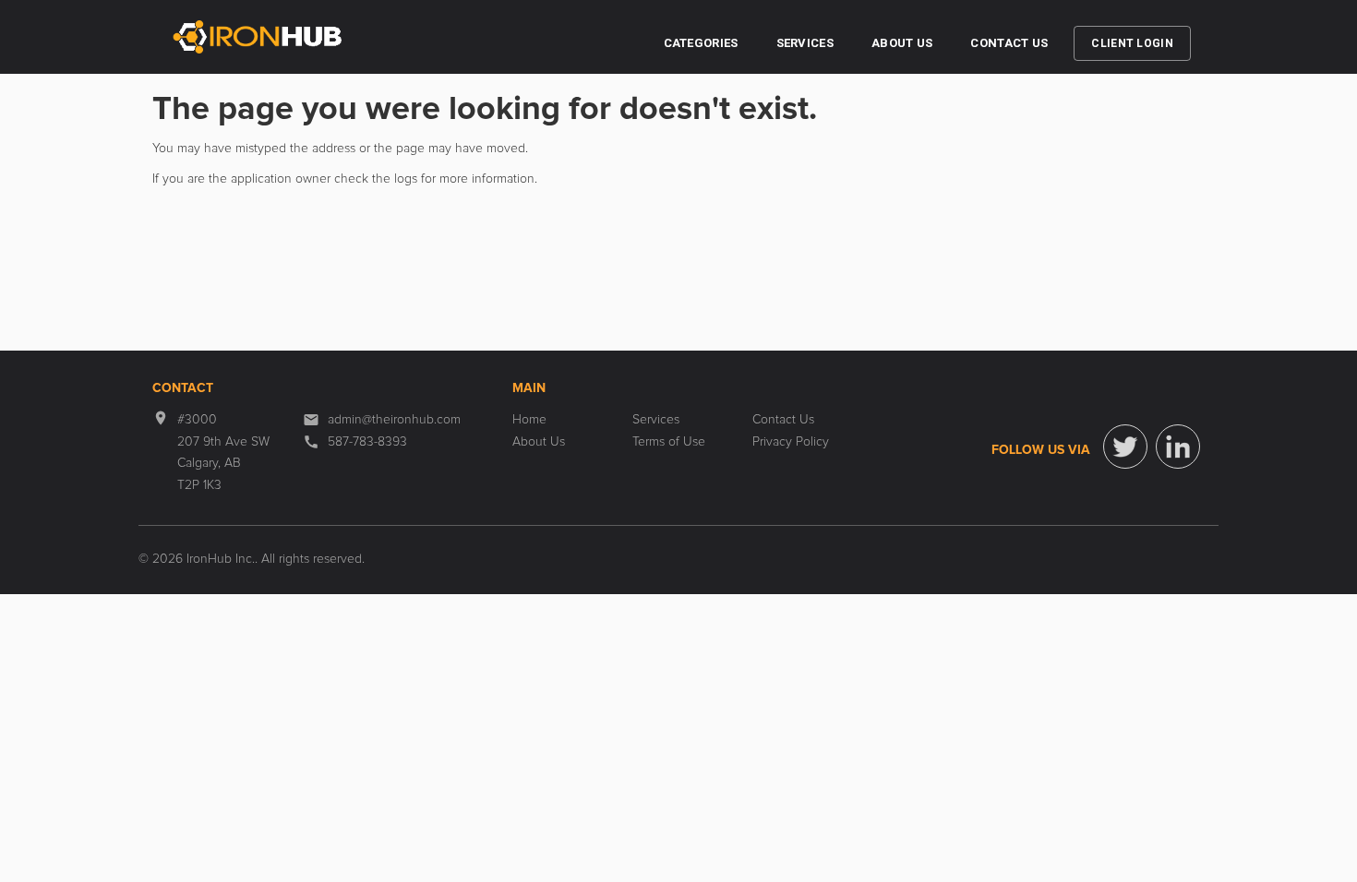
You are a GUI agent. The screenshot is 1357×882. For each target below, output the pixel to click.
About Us (901, 43)
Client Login (1132, 43)
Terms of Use (668, 441)
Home (529, 419)
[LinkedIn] (1178, 446)
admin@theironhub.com (394, 419)
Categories (701, 43)
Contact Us (1009, 43)
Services (805, 43)
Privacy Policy (790, 441)
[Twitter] (1125, 446)
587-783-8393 (367, 441)
